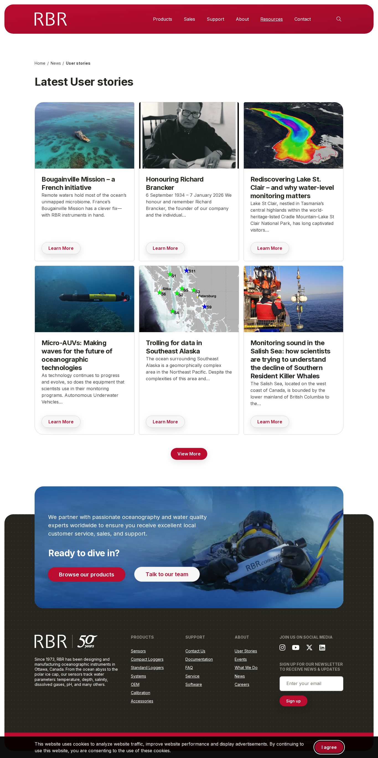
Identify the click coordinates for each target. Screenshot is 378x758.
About (242, 19)
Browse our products (86, 574)
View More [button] (189, 454)
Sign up (293, 701)
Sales (189, 19)
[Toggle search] (339, 19)
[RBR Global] (51, 19)
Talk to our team (167, 574)
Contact (302, 19)
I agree (329, 747)
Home (40, 63)
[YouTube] (295, 647)
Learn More (64, 249)
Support (215, 19)
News (56, 63)
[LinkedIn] (322, 647)
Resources (271, 19)
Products (162, 19)
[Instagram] (282, 647)
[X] (309, 647)
